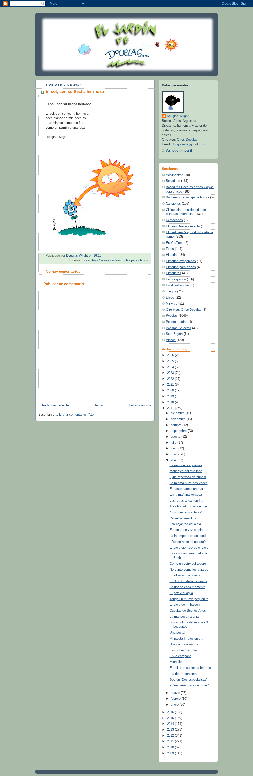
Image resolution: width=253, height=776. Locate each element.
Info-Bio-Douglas (178, 285)
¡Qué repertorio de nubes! (188, 477)
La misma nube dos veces (189, 483)
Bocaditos (173, 181)
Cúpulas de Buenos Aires (188, 610)
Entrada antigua (140, 405)
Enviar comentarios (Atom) (78, 414)
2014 (171, 724)
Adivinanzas (174, 175)
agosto (176, 436)
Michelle (176, 662)
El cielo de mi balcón (185, 604)
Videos (171, 340)
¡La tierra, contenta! (184, 674)
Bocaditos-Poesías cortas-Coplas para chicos (115, 260)
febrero (176, 698)
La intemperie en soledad (188, 536)
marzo (176, 693)
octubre (176, 425)
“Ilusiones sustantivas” (186, 512)
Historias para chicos (181, 267)
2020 (171, 390)
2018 (171, 402)
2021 (171, 384)
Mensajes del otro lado (186, 471)
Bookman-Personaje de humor (187, 197)
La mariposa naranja (184, 616)
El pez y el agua (181, 593)
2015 (171, 718)
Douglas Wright (178, 116)
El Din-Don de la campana (188, 581)
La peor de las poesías (186, 465)
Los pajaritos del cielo (185, 524)
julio (174, 442)
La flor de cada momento (187, 587)
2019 (171, 396)
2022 (171, 379)
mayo (175, 454)
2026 (171, 355)
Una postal (177, 632)
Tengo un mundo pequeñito (189, 599)
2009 (171, 753)
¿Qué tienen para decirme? (189, 685)
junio (174, 448)
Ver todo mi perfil (179, 150)
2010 (171, 747)
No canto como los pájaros (189, 569)
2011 (171, 741)
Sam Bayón (174, 334)
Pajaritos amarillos (183, 518)
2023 (171, 373)
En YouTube (174, 243)
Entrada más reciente (53, 405)
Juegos (171, 291)
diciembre (178, 413)
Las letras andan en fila (186, 500)
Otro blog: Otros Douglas (183, 309)
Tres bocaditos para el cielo (189, 506)
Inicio (99, 405)
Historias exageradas (181, 261)
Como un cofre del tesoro (188, 563)
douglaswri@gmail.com (188, 144)
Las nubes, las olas (184, 650)
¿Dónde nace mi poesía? (188, 541)
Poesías (172, 315)
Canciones (173, 203)
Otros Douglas (187, 139)
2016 (171, 712)
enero (175, 704)
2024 (171, 367)
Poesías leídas (176, 322)
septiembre (179, 431)
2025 (171, 361)
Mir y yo (171, 303)
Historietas (173, 273)
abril (174, 460)
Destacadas (174, 220)
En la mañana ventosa (186, 494)
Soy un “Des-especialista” (188, 679)
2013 (171, 729)
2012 (171, 735)
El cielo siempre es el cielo (189, 547)
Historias (172, 255)
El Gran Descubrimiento (183, 226)
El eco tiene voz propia (186, 530)
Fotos (170, 249)
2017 (171, 408)
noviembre (179, 419)
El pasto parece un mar (186, 489)
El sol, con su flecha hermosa (191, 668)
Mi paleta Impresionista (186, 638)
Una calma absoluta (184, 644)
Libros (170, 297)
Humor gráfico (176, 279)
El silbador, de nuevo (185, 575)
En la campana (180, 656)
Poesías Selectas (178, 328)
